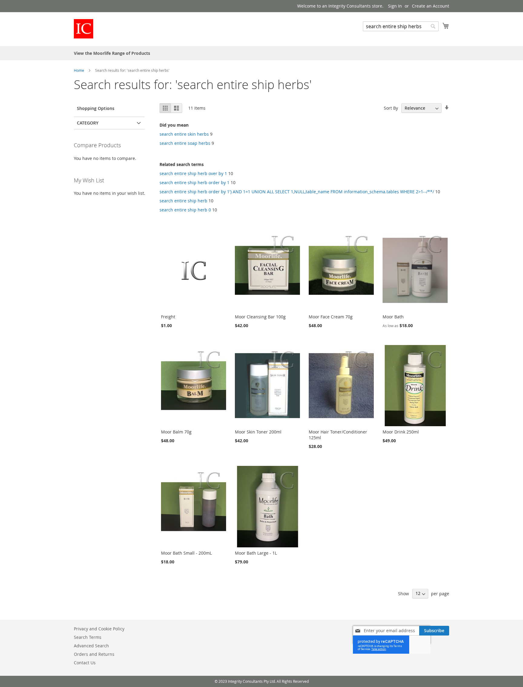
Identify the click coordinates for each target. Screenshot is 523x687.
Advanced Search (91, 646)
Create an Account (430, 6)
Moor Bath (393, 317)
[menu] (261, 53)
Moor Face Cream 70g (331, 317)
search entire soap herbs (185, 143)
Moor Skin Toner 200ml (258, 432)
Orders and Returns (94, 654)
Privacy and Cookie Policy (99, 629)
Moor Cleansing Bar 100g (260, 317)
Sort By (391, 108)
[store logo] (83, 28)
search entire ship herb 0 (185, 210)
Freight (168, 317)
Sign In (395, 6)
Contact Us (85, 662)
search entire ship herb (183, 201)
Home (79, 70)
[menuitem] (112, 53)
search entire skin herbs (184, 134)
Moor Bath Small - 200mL (186, 553)
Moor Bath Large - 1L (256, 553)
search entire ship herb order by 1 (194, 182)
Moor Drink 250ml (401, 432)
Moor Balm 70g (176, 432)
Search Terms (87, 637)
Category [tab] (87, 123)
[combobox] (401, 26)
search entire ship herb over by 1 (193, 173)
